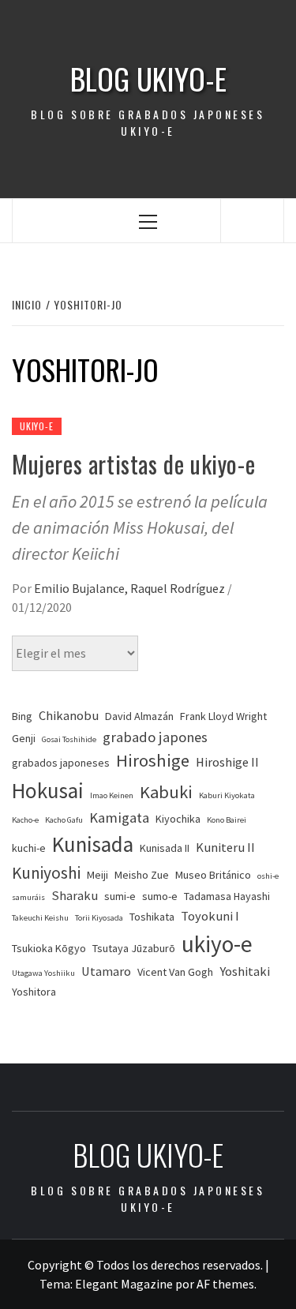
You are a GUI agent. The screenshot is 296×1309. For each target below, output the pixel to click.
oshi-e (268, 876)
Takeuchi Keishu (40, 918)
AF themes (225, 1284)
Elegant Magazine (124, 1284)
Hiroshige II (227, 762)
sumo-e (160, 896)
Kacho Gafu (64, 820)
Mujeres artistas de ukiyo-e (133, 464)
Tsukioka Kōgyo (49, 948)
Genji (24, 738)
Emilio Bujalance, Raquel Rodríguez (130, 588)
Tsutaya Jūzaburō (133, 948)
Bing (22, 716)
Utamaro (106, 971)
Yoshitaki (244, 971)
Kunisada (92, 844)
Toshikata (151, 917)
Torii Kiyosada (99, 918)
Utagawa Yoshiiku (43, 973)
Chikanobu (69, 715)
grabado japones (155, 737)
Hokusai (48, 790)
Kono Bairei (226, 820)
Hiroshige (152, 760)
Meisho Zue (141, 875)
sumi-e (120, 896)
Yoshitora (34, 992)
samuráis (28, 897)
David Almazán (139, 716)
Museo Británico (213, 875)
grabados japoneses (61, 763)
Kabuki (166, 792)
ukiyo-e (217, 943)
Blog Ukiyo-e (148, 78)
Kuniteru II (225, 847)
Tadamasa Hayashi (227, 896)
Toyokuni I (210, 916)
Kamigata (119, 817)
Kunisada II (164, 848)
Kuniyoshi (46, 872)
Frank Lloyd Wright (223, 716)
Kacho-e (25, 820)
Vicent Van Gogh (175, 972)
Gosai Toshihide (69, 739)
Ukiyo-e (37, 426)
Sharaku (74, 895)
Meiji (97, 875)
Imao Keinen (111, 795)
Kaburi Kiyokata (227, 795)
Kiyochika (177, 819)
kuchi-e (29, 848)
